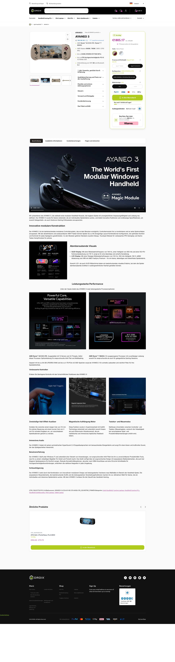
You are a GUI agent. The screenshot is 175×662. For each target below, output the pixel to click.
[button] (138, 10)
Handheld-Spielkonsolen (37, 492)
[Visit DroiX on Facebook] (134, 577)
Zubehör (76, 598)
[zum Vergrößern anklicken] (51, 52)
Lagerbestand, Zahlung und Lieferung (32, 607)
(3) (87, 40)
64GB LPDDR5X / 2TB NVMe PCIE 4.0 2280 (124, 77)
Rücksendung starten (55, 3)
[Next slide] (70, 80)
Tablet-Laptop (59, 492)
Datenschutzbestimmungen (36, 600)
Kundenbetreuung (84, 101)
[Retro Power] (114, 53)
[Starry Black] (121, 53)
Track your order (34, 592)
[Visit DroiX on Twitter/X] (144, 577)
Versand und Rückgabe (86, 96)
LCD (120, 86)
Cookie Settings (4, 615)
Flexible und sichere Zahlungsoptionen (85, 85)
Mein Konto (32, 589)
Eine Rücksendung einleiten (35, 595)
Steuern (80, 91)
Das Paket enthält (84, 106)
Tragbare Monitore (64, 598)
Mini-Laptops (50, 492)
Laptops (76, 589)
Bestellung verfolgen (38, 3)
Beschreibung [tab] (36, 141)
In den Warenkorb (129, 97)
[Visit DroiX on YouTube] (130, 577)
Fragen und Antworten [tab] (92, 141)
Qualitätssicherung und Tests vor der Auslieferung (89, 78)
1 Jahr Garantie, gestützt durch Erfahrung (89, 71)
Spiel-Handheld (37, 24)
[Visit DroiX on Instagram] (139, 577)
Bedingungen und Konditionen (48, 601)
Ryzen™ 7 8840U (119, 66)
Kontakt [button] (139, 18)
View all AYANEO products (92, 32)
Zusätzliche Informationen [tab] (53, 141)
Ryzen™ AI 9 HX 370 (135, 66)
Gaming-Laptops (118, 490)
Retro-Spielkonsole (79, 592)
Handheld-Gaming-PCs (132, 490)
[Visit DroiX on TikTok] (125, 577)
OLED (135, 86)
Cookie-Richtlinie (48, 589)
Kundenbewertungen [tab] (73, 141)
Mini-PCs (61, 589)
